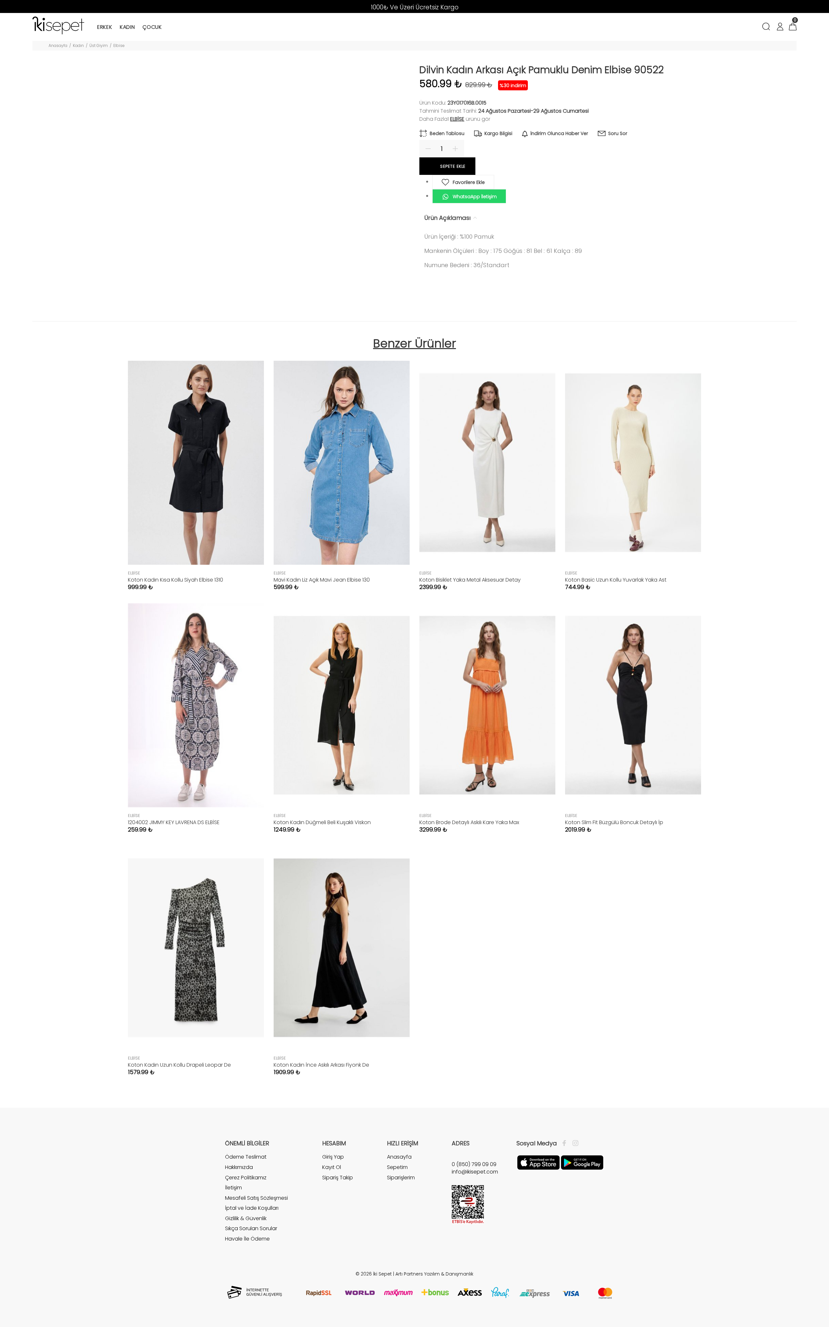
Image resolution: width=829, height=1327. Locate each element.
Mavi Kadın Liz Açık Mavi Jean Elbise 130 (322, 580)
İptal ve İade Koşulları (251, 1208)
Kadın (78, 45)
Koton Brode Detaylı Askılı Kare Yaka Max (469, 822)
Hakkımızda (239, 1167)
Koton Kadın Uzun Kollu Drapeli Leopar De (179, 1065)
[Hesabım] (780, 27)
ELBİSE (457, 119)
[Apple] (538, 1162)
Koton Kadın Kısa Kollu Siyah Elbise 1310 (175, 580)
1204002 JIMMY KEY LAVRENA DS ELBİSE (174, 822)
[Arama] (767, 27)
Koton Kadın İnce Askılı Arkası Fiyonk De (321, 1065)
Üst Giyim (98, 45)
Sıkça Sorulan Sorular (251, 1228)
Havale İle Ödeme (247, 1238)
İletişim (233, 1187)
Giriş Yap (333, 1157)
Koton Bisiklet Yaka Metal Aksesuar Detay (470, 580)
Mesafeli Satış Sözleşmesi (256, 1198)
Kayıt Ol (331, 1167)
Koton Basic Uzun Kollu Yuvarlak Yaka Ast (615, 580)
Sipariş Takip (337, 1177)
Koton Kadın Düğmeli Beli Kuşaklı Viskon (322, 822)
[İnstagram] (573, 1143)
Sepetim (397, 1167)
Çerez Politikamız (246, 1177)
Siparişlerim (401, 1177)
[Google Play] (582, 1162)
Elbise (119, 45)
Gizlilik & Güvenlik (246, 1218)
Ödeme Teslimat (246, 1157)
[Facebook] (565, 1143)
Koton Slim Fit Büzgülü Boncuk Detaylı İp (614, 822)
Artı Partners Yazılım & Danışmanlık (434, 1274)
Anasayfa (58, 45)
